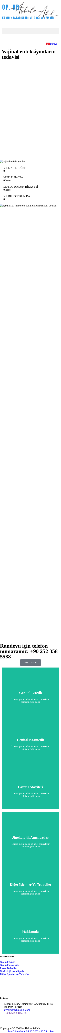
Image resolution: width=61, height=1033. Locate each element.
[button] (30, 31)
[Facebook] (4, 1022)
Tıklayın (30, 696)
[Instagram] (22, 1022)
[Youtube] (13, 1022)
